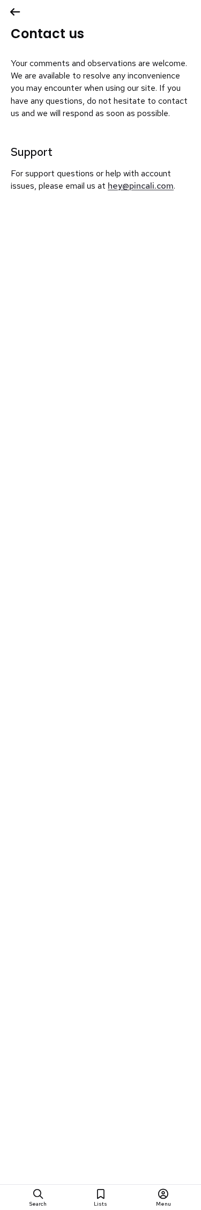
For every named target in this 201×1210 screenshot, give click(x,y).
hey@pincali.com (141, 185)
